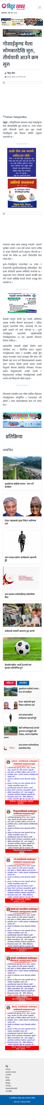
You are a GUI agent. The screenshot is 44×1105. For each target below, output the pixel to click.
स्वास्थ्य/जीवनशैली (11, 1088)
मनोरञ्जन (8, 1085)
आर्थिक (8, 1080)
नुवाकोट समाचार (11, 1072)
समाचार (8, 1069)
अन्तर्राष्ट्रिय (9, 1091)
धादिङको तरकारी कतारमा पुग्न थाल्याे (20, 631)
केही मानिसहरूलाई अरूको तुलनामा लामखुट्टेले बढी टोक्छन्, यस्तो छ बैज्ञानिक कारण (21, 732)
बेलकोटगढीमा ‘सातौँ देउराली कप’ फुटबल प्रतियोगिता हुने (18, 666)
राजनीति (8, 1074)
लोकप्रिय (23, 683)
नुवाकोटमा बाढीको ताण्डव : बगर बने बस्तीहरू (19, 485)
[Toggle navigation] (40, 7)
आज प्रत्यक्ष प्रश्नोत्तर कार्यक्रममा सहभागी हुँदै (20, 559)
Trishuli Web (25, 1101)
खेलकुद (8, 1083)
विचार (7, 1077)
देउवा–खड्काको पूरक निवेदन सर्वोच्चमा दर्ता (20, 522)
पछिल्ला (10, 683)
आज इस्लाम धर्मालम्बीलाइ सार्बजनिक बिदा (20, 595)
